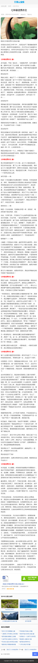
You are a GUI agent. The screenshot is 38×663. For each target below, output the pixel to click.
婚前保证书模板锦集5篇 (9, 644)
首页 (9, 6)
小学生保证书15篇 (25, 644)
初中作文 (16, 6)
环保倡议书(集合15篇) (26, 631)
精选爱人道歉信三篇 (26, 639)
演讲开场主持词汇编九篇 (27, 634)
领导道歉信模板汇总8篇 (9, 636)
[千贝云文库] (19, 2)
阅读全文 (23, 14)
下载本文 (29, 14)
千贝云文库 (15, 660)
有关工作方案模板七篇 (8, 631)
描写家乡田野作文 (25, 641)
